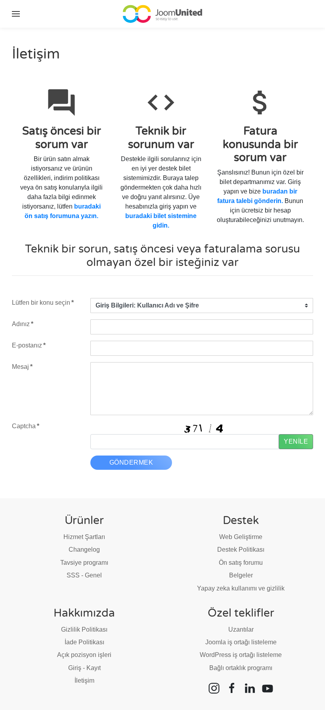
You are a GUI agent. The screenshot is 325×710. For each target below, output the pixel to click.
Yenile (296, 441)
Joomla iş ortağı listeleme (241, 642)
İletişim (84, 680)
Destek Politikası (240, 549)
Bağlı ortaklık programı (240, 667)
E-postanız (29, 345)
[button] (16, 14)
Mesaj (22, 366)
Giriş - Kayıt (84, 667)
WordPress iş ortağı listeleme (241, 654)
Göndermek (131, 462)
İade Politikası (84, 642)
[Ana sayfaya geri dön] (162, 14)
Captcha (25, 426)
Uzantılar (241, 629)
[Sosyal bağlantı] (214, 687)
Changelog (84, 549)
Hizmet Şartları (84, 536)
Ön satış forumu (241, 562)
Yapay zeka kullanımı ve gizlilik (241, 588)
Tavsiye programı (84, 562)
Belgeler (241, 575)
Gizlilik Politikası (84, 629)
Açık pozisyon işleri (84, 654)
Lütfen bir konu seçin (43, 302)
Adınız (22, 324)
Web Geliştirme (240, 536)
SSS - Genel (84, 575)
